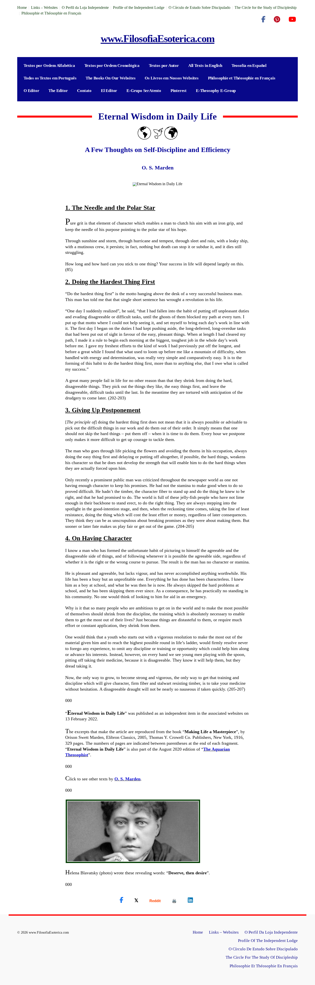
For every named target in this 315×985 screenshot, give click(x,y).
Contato (84, 90)
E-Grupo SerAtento (143, 90)
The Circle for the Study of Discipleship (266, 7)
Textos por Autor (164, 65)
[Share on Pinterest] (174, 900)
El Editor (109, 90)
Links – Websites (44, 7)
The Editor (58, 90)
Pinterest (179, 90)
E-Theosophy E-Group (216, 90)
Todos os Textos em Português (50, 78)
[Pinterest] (277, 19)
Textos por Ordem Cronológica (112, 65)
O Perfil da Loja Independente (85, 7)
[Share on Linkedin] (190, 900)
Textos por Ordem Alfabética (49, 65)
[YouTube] (292, 19)
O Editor (31, 90)
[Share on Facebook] (121, 900)
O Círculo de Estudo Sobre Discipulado (199, 7)
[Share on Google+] (155, 900)
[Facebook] (263, 19)
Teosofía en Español (249, 65)
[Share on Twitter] (136, 900)
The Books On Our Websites (110, 78)
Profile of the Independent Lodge (138, 7)
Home (22, 7)
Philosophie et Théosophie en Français (51, 13)
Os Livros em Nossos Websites (171, 78)
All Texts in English (205, 65)
